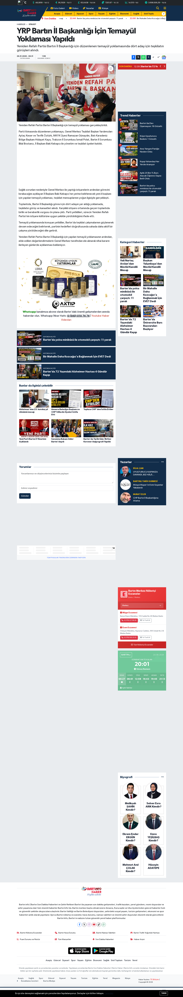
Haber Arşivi (139, 939)
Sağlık (136, 14)
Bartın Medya (49, 981)
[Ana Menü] (163, 8)
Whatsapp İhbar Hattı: (65, 315)
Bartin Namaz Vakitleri (105, 933)
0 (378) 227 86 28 (130, 620)
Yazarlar (90, 8)
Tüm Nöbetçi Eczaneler (143, 645)
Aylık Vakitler (127, 688)
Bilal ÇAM (138, 468)
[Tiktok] (99, 924)
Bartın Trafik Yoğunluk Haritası (147, 933)
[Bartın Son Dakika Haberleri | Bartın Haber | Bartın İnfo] (27, 13)
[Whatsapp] (103, 924)
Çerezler (108, 993)
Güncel (68, 14)
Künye (105, 8)
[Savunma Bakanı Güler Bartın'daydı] (66, 428)
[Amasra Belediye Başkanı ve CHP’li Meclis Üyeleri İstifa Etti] (66, 398)
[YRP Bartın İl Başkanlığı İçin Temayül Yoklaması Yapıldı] (66, 93)
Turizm (127, 960)
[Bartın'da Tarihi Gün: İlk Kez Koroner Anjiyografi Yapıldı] (98, 428)
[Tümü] (162, 462)
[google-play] (103, 951)
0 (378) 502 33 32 (130, 637)
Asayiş (57, 14)
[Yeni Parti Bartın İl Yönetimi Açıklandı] (34, 428)
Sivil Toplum (149, 14)
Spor (91, 14)
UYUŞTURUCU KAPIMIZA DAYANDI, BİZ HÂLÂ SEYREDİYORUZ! (145, 473)
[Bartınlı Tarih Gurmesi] (125, 484)
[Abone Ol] (164, 57)
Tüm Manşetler (64, 939)
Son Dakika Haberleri (105, 939)
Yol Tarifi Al (146, 620)
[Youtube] (94, 924)
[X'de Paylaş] (138, 57)
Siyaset (80, 14)
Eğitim (112, 14)
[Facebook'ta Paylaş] (133, 57)
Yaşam (101, 14)
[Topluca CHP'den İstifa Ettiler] (98, 398)
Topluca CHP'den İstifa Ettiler (98, 409)
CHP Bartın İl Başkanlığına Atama (145, 499)
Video (75, 8)
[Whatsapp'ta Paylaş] (143, 57)
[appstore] (79, 951)
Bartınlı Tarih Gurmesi (145, 481)
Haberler (21, 24)
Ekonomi (124, 14)
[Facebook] (79, 924)
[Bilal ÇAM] (125, 471)
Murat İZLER (139, 494)
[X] (84, 924)
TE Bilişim (154, 979)
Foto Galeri (59, 8)
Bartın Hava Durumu (67, 933)
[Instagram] (89, 924)
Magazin (116, 978)
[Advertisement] (66, 167)
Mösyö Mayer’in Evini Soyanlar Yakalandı (148, 486)
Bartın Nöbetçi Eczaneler (31, 933)
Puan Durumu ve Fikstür (30, 939)
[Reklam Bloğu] (66, 282)
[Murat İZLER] (125, 497)
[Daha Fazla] (148, 57)
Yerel (134, 960)
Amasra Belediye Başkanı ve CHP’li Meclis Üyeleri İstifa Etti (65, 412)
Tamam (163, 993)
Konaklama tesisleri (29, 981)
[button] (163, 14)
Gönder (25, 496)
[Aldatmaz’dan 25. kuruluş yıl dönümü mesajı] (34, 398)
